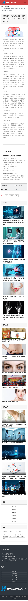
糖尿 (17, 195)
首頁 (2, 6)
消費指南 (5, 531)
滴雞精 (18, 536)
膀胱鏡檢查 (9, 76)
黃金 (14, 536)
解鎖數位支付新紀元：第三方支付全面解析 (13, 459)
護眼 (20, 531)
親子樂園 (14, 518)
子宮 (16, 96)
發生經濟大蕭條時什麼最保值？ (10, 401)
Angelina (4, 189)
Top (24, 588)
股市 (9, 534)
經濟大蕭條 (19, 534)
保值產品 (14, 534)
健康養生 (7, 6)
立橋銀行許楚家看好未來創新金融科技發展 (13, 387)
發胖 (6, 195)
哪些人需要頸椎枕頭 (7, 554)
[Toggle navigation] (25, 2)
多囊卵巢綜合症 (12, 58)
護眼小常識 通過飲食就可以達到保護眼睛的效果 (14, 372)
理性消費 (15, 531)
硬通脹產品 (5, 536)
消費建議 (10, 531)
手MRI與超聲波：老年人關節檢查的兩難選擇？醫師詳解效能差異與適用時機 (13, 317)
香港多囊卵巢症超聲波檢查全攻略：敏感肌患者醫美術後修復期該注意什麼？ (13, 223)
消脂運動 (22, 536)
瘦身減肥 (14, 506)
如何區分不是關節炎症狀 (8, 556)
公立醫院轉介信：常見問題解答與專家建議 (13, 442)
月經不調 (11, 195)
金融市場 (14, 509)
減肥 (4, 538)
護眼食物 (5, 534)
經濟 (10, 536)
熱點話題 (14, 521)
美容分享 (14, 515)
